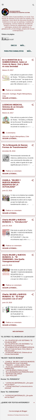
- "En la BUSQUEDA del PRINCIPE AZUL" (19, 372)
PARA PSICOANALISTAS (14, 51)
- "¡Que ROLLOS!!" (11, 375)
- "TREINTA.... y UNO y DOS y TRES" (17, 365)
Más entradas (18, 331)
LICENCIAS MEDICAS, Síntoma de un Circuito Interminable (12, 107)
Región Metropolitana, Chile (19, 136)
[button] (32, 60)
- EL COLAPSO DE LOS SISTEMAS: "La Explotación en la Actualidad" (19, 344)
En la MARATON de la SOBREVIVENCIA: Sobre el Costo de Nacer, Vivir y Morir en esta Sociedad (15, 63)
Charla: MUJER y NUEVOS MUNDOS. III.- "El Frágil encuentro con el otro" (14, 296)
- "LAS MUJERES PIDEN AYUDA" (16, 370)
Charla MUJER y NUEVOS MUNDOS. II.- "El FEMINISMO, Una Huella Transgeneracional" (14, 258)
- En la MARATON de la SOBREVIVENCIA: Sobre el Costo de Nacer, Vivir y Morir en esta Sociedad (19, 349)
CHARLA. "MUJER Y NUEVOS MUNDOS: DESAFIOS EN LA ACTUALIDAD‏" (11, 183)
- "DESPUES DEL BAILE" (13, 374)
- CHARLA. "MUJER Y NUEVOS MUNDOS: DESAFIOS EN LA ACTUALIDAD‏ (20, 362)
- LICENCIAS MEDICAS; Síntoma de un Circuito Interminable (18, 353)
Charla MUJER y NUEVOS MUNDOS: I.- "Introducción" (15, 221)
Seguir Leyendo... (9, 98)
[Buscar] (33, 5)
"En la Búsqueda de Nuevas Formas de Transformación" (15, 146)
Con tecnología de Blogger (18, 411)
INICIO (14, 46)
